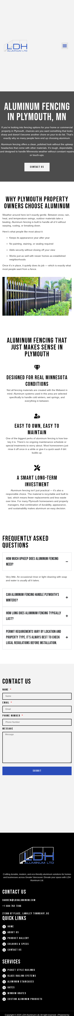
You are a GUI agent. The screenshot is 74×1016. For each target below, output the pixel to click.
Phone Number (11, 715)
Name (5, 689)
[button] (64, 45)
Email (6, 702)
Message (7, 728)
